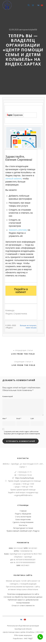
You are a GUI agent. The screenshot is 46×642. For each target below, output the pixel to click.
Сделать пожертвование (23, 522)
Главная (23, 511)
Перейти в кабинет (21, 291)
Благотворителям (23, 519)
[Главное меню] (33, 5)
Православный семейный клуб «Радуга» (23, 531)
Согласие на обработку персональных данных (23, 597)
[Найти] (28, 5)
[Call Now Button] (40, 637)
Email (18, 418)
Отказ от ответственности (23, 605)
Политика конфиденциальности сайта (23, 594)
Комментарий (7, 396)
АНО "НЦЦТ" (28, 638)
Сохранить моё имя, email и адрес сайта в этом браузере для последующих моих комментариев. (22, 432)
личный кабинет (13, 178)
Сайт (32, 418)
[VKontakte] (38, 5)
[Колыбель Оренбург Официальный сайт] (7, 5)
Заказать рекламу (18, 230)
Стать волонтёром (23, 516)
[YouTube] (42, 5)
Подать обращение (23, 513)
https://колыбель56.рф (24, 478)
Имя (4, 418)
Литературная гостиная (23, 528)
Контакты (23, 525)
